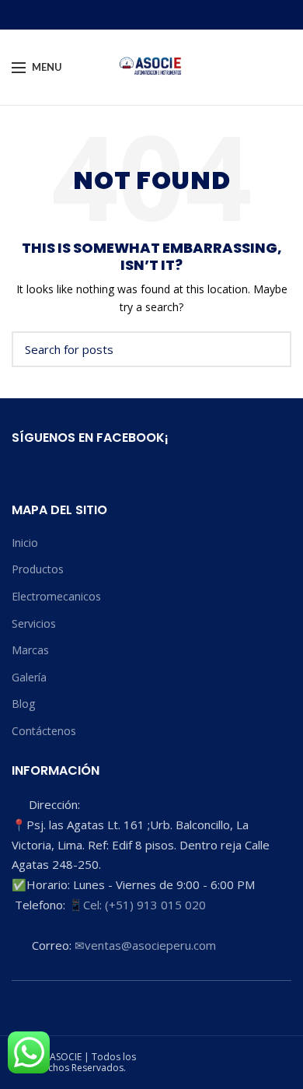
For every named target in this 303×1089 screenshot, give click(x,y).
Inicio (25, 542)
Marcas (30, 650)
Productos (38, 569)
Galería (29, 677)
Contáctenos (44, 730)
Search (270, 349)
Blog (23, 703)
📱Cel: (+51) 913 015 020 (137, 904)
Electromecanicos (56, 596)
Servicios (34, 623)
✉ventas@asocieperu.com (145, 945)
